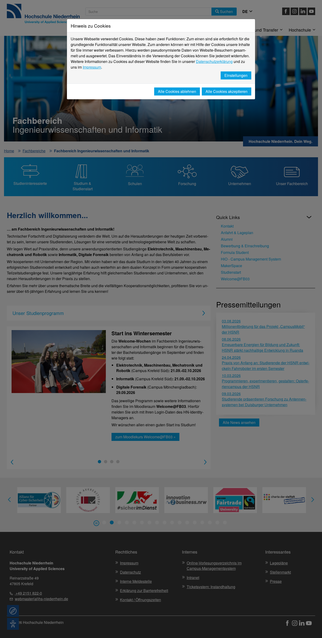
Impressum (92, 67)
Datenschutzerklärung (214, 61)
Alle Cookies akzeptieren (227, 91)
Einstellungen (236, 75)
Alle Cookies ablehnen (177, 91)
